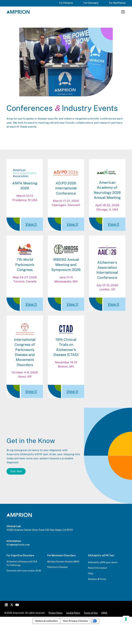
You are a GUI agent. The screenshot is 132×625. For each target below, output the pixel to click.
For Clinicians (90, 3)
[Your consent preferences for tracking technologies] (126, 619)
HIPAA (104, 613)
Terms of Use (91, 613)
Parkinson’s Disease (57, 567)
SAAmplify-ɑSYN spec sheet (102, 562)
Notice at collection (46, 620)
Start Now (16, 471)
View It (31, 224)
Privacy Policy (56, 613)
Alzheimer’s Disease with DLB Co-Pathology (22, 563)
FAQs (90, 573)
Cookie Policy (73, 613)
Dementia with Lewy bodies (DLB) (24, 570)
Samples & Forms (97, 579)
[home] (18, 12)
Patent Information (97, 568)
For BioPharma (117, 3)
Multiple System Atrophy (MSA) (63, 561)
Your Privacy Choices (75, 620)
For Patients (66, 3)
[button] (122, 11)
